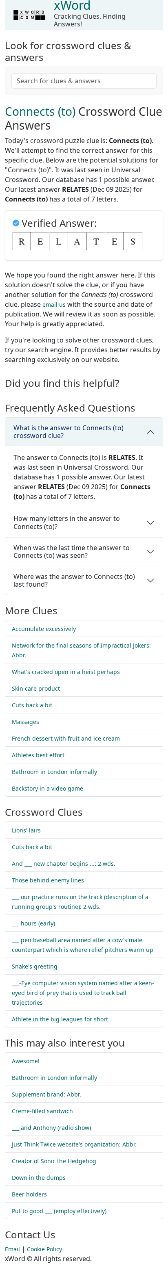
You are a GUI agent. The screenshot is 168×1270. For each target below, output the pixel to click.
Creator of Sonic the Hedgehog (54, 1161)
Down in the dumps (39, 1177)
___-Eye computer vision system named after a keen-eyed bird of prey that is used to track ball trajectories (83, 992)
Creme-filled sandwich (42, 1111)
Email (12, 1249)
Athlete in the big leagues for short (60, 1019)
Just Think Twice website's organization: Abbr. (74, 1144)
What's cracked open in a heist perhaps (66, 672)
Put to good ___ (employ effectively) (59, 1211)
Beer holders (29, 1194)
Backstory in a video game (47, 788)
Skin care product (36, 688)
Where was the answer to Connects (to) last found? (74, 580)
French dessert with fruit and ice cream (66, 738)
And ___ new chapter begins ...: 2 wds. (63, 863)
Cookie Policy (44, 1249)
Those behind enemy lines (48, 880)
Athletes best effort (38, 755)
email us (54, 304)
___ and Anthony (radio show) (51, 1127)
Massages (25, 722)
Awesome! (26, 1061)
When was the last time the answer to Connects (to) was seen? (71, 551)
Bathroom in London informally (54, 772)
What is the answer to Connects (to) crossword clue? (68, 431)
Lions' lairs (26, 830)
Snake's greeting (34, 966)
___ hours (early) (33, 923)
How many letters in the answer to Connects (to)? (66, 522)
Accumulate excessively (44, 629)
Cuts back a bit (32, 705)
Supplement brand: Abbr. (46, 1094)
